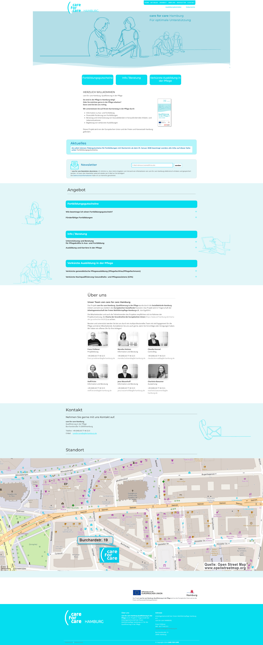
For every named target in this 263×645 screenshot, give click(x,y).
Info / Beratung (131, 77)
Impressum (69, 642)
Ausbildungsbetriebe (173, 7)
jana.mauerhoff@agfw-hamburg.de (131, 390)
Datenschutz (78, 642)
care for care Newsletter (80, 171)
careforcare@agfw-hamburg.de (85, 433)
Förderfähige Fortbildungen (79, 217)
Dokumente (190, 7)
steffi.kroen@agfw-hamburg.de (99, 390)
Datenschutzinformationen (82, 175)
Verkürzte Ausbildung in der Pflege (165, 79)
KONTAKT (191, 2)
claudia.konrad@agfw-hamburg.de (161, 358)
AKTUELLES (154, 2)
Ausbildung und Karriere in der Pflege (84, 248)
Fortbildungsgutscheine (97, 77)
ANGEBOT (163, 2)
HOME (147, 2)
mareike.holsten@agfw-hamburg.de (131, 358)
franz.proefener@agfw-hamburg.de (101, 358)
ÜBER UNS (171, 2)
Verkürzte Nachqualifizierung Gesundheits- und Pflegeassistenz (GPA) (99, 277)
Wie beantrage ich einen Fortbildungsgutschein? (89, 212)
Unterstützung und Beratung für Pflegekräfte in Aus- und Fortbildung (85, 242)
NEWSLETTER (181, 2)
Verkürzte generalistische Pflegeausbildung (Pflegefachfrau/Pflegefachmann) (103, 271)
